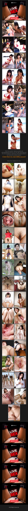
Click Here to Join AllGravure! (14, 157)
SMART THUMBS (17, 420)
